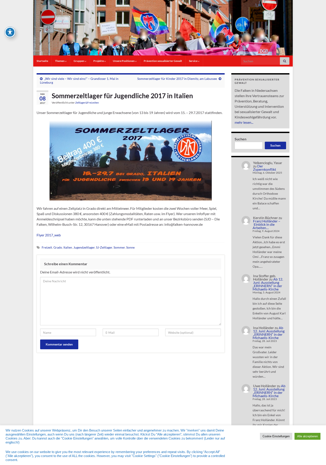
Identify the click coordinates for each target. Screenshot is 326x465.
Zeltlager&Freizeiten (87, 102)
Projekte (98, 61)
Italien (67, 247)
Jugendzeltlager (84, 247)
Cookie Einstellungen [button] (276, 436)
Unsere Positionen (124, 61)
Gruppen (79, 61)
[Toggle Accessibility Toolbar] (10, 32)
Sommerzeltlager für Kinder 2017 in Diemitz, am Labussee (177, 78)
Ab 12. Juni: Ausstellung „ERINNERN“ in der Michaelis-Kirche (268, 284)
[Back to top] (316, 455)
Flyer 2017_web (49, 235)
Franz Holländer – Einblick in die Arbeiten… (266, 224)
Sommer (119, 247)
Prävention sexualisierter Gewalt (163, 61)
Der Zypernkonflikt (264, 167)
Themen (60, 61)
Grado (57, 247)
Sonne (130, 247)
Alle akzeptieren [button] (307, 436)
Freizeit (47, 247)
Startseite (42, 61)
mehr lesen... (244, 122)
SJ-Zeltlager (104, 247)
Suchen (240, 139)
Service (193, 61)
